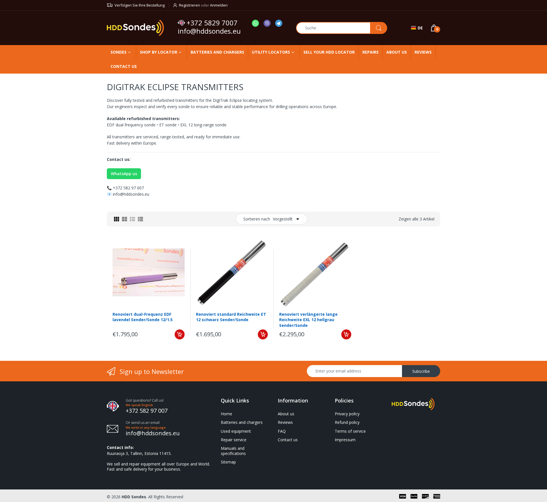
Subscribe (421, 371)
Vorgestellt (283, 219)
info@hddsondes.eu (210, 31)
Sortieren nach (256, 219)
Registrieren (189, 5)
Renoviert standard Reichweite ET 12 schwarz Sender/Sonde (231, 317)
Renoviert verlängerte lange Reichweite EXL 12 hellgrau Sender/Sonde (308, 319)
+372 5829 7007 (212, 23)
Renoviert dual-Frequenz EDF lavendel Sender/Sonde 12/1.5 (143, 317)
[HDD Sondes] (140, 28)
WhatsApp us (124, 173)
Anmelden (219, 5)
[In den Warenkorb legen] (180, 334)
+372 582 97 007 (128, 188)
